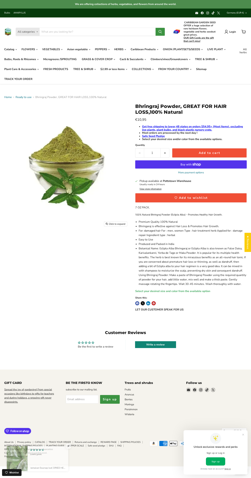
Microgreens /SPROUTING (60, 59)
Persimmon (131, 409)
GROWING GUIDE (13, 449)
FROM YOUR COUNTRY (174, 69)
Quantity (140, 145)
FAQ (119, 445)
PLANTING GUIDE (55, 445)
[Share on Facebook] (137, 303)
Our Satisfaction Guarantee (39, 449)
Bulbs (7, 13)
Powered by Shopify (14, 456)
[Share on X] (143, 303)
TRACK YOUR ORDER (18, 79)
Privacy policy (24, 442)
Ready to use (24, 97)
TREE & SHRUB (205, 59)
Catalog (9, 49)
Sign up (110, 399)
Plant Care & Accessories (20, 69)
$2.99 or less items (112, 69)
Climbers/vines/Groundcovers (170, 59)
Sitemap (201, 69)
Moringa (129, 404)
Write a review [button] (155, 345)
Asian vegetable (77, 49)
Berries (129, 399)
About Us (8, 442)
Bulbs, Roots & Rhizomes (20, 59)
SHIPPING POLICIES (130, 442)
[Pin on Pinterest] (154, 303)
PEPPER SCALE (76, 445)
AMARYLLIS (19, 13)
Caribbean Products (143, 49)
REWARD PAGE (109, 442)
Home (8, 97)
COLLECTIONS (142, 69)
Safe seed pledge (96, 445)
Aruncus (129, 394)
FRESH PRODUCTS (55, 69)
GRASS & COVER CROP (97, 59)
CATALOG (40, 442)
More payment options (191, 172)
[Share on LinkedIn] (148, 303)
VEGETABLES (51, 49)
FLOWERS (29, 49)
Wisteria (129, 414)
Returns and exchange (86, 442)
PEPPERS (101, 49)
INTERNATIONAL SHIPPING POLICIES (23, 445)
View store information (151, 189)
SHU (111, 445)
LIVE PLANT (215, 49)
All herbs (243, 50)
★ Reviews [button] (248, 242)
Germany (235, 12)
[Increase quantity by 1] (165, 153)
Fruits (128, 389)
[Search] (160, 32)
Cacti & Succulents (132, 59)
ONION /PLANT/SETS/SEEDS (182, 49)
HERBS (119, 49)
